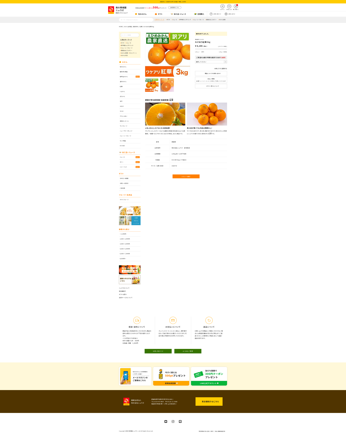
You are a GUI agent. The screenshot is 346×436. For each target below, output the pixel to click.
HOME (121, 26)
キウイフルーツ (124, 199)
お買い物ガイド (158, 351)
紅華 (141, 26)
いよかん (122, 91)
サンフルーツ (123, 126)
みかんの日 (124, 55)
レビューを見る (223, 52)
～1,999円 (123, 234)
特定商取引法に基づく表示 (206, 431)
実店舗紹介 (122, 291)
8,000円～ (123, 258)
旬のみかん (123, 67)
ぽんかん (122, 96)
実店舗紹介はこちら (210, 401)
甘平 (121, 101)
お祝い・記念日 (124, 183)
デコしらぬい (123, 116)
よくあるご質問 (188, 351)
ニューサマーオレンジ (126, 131)
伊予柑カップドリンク (185, 19)
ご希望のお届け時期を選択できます (211, 57)
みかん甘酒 (222, 19)
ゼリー (122, 162)
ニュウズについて (124, 288)
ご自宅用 (122, 188)
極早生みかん (124, 76)
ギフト (168, 19)
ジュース (175, 19)
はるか (122, 106)
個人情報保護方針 (220, 431)
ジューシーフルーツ (198, 19)
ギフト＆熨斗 (123, 294)
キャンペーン (133, 53)
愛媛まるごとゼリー (211, 19)
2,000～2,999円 (125, 239)
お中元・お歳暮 (124, 178)
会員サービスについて (126, 297)
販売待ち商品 (124, 72)
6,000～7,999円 (125, 254)
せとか (122, 111)
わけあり (122, 146)
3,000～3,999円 (125, 244)
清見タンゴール (124, 121)
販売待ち (135, 26)
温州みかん (123, 81)
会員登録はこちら (174, 7)
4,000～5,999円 (125, 249)
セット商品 (123, 141)
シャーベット (123, 167)
